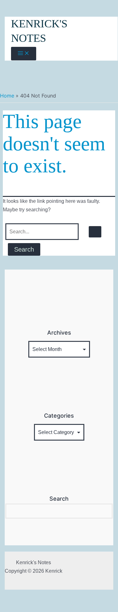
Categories (59, 415)
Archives (59, 332)
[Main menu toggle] (23, 53)
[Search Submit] (95, 231)
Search (59, 498)
